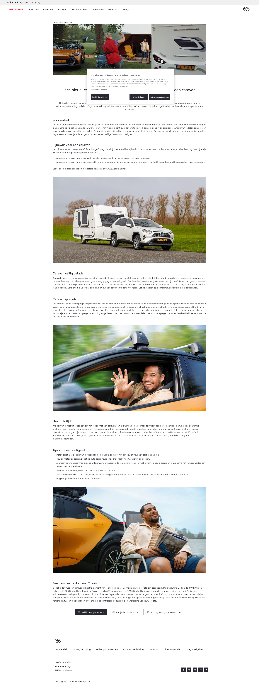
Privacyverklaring (82, 649)
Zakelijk (125, 9)
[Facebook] (183, 670)
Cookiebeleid (61, 649)
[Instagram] (189, 670)
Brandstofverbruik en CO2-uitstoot (141, 649)
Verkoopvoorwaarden (107, 649)
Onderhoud (98, 9)
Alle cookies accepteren (160, 97)
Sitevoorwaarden (172, 649)
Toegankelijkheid (195, 649)
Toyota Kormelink (16, 9)
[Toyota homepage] (246, 9)
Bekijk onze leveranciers (99, 90)
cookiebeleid (136, 84)
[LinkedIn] (195, 670)
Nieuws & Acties (80, 9)
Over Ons (34, 9)
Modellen (48, 9)
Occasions (62, 9)
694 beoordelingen (33, 2)
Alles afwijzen (138, 97)
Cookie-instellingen (100, 97)
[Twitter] (206, 670)
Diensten (112, 9)
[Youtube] (200, 670)
